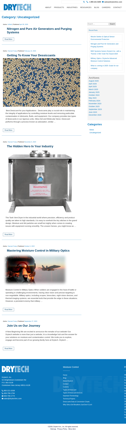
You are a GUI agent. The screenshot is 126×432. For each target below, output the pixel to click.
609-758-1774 (9, 396)
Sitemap (53, 429)
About (48, 7)
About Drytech (68, 381)
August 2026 (94, 81)
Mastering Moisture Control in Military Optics (38, 250)
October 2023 (94, 106)
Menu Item (72, 429)
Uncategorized (95, 133)
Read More (8, 39)
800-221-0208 (9, 391)
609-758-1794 (9, 393)
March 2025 (93, 89)
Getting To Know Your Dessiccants (31, 55)
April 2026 (93, 84)
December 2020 (95, 115)
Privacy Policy (62, 429)
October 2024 (94, 95)
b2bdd (10, 24)
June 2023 (93, 112)
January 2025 (94, 92)
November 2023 (95, 104)
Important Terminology (70, 396)
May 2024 (92, 98)
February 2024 (94, 101)
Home (65, 375)
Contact (117, 7)
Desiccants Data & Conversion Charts (76, 402)
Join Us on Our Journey (23, 325)
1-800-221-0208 (95, 2)
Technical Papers (69, 399)
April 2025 (93, 87)
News (91, 130)
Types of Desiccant (69, 390)
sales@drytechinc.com (113, 2)
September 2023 (95, 109)
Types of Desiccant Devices (72, 393)
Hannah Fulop (12, 51)
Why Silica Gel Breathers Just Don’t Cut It (77, 404)
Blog (96, 7)
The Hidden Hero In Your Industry (30, 146)
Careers (106, 7)
